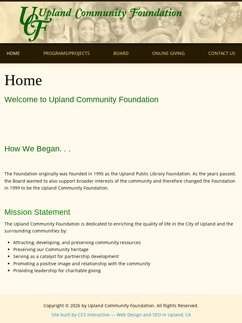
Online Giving (168, 53)
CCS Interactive (94, 315)
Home (13, 53)
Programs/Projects (66, 53)
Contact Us (221, 53)
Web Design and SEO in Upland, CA (154, 315)
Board (121, 53)
